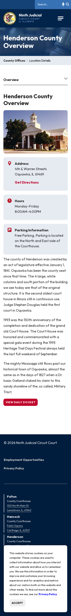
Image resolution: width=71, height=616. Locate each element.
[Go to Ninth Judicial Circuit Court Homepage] (22, 18)
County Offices (14, 60)
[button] (63, 4)
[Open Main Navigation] (60, 18)
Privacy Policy (14, 468)
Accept (17, 603)
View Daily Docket (21, 402)
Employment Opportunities (24, 460)
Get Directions (27, 182)
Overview (11, 80)
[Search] (67, 4)
